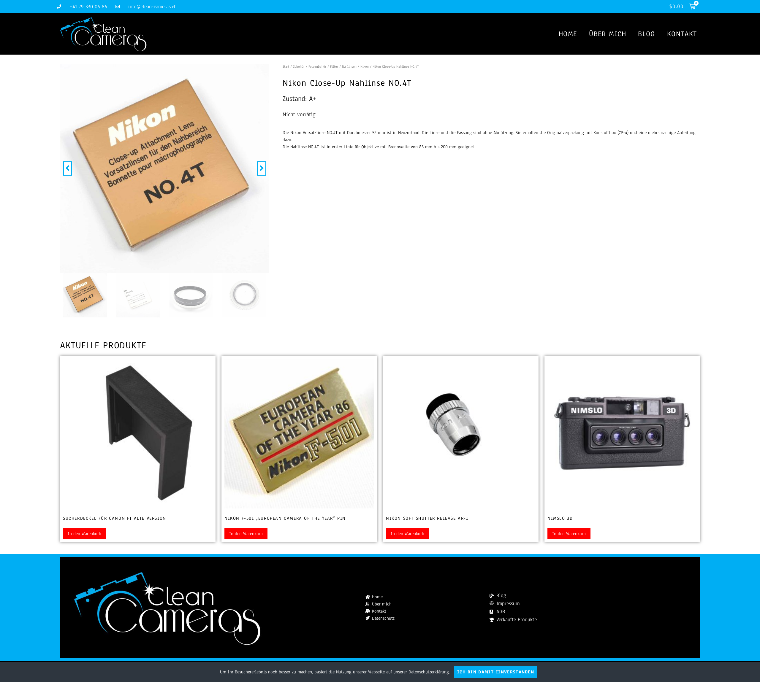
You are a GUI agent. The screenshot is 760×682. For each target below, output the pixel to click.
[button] (67, 168)
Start (286, 66)
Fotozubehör (317, 66)
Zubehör (299, 66)
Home (568, 34)
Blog (646, 34)
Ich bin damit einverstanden (495, 672)
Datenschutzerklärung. (429, 672)
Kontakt (682, 34)
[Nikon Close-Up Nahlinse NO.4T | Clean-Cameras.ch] (164, 168)
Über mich (607, 34)
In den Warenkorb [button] (84, 534)
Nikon (364, 66)
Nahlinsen (349, 66)
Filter (334, 66)
